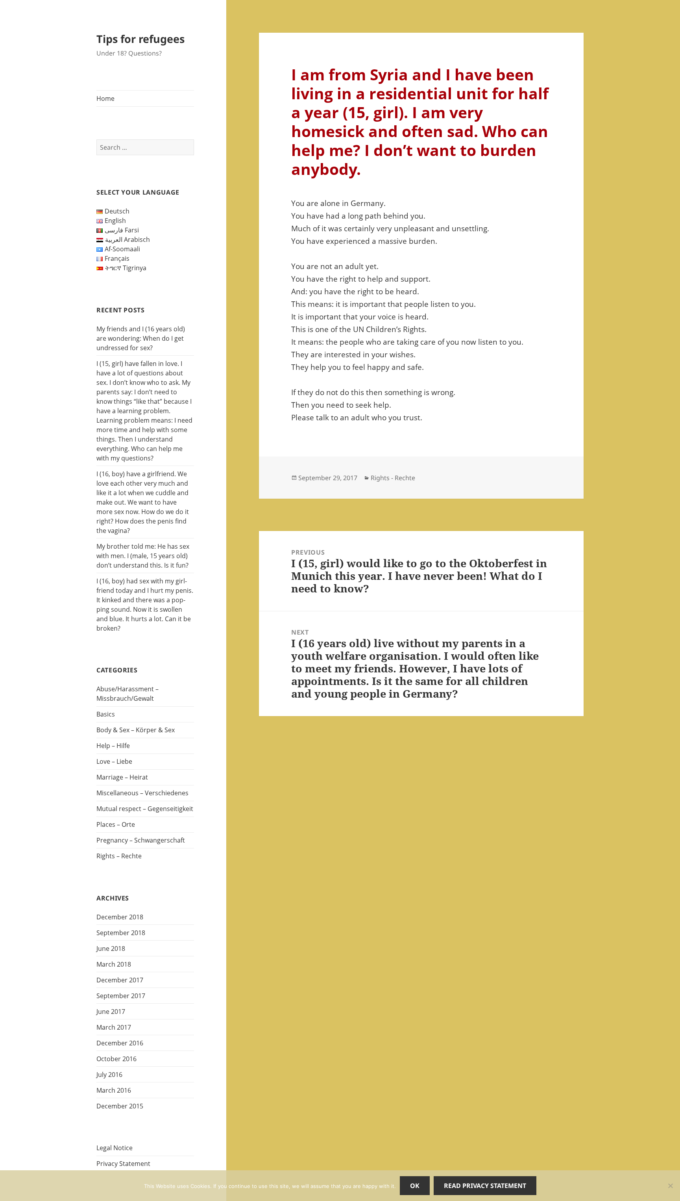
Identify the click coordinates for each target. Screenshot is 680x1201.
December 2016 (119, 1043)
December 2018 (119, 917)
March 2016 (113, 1090)
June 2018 (110, 948)
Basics (105, 714)
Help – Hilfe (113, 745)
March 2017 (113, 1027)
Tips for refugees (140, 39)
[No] (670, 1186)
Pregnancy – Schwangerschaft (140, 840)
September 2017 (120, 995)
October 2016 (116, 1058)
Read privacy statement (485, 1185)
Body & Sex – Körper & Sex (135, 730)
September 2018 (120, 932)
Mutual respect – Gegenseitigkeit (144, 808)
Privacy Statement (123, 1163)
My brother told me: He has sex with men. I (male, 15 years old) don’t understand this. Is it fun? (142, 556)
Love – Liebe (114, 761)
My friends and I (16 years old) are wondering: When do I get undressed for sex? (140, 338)
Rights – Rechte (119, 856)
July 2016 (109, 1074)
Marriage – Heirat (122, 777)
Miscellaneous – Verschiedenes (142, 793)
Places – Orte (115, 824)
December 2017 (119, 980)
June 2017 (110, 1011)
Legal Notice (114, 1147)
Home (105, 98)
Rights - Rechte (393, 477)
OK (414, 1185)
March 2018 (113, 964)
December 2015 (119, 1106)
